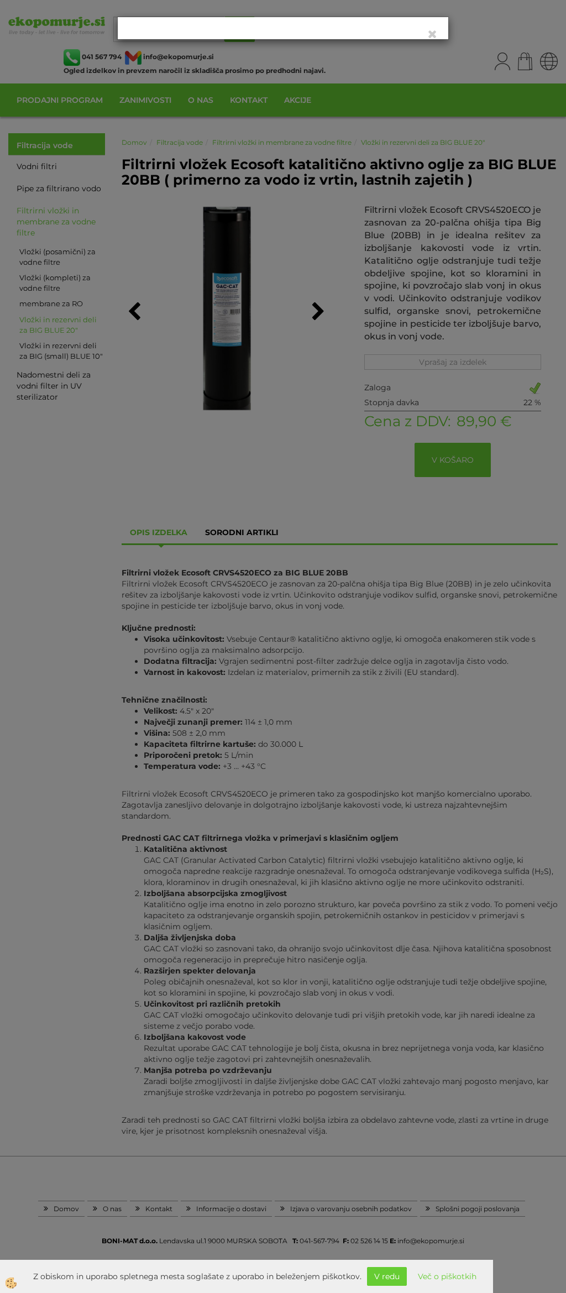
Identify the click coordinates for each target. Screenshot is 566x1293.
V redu (387, 1276)
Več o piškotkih (447, 1276)
